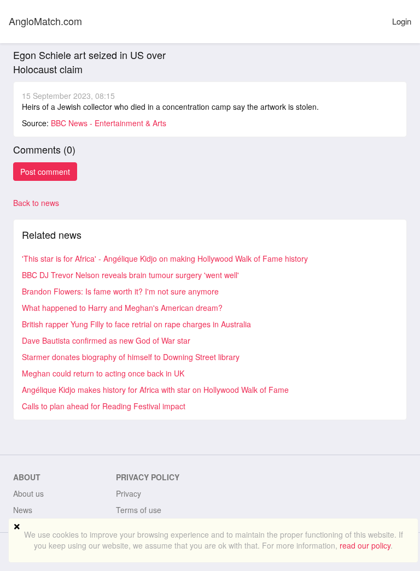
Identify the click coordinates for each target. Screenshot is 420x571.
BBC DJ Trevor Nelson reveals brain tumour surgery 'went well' (130, 274)
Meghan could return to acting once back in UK (103, 373)
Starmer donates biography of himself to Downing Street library (131, 356)
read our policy (365, 545)
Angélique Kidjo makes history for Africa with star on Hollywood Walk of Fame (155, 389)
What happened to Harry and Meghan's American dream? (122, 307)
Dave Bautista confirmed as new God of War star (106, 340)
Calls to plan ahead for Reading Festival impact (103, 406)
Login (401, 21)
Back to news (36, 202)
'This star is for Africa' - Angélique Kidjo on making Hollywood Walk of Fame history (165, 258)
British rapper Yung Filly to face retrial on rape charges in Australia (136, 324)
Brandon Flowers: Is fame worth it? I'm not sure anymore (120, 291)
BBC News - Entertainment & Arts (108, 122)
